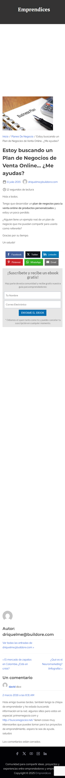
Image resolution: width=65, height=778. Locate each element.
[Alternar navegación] (32, 20)
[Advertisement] (32, 58)
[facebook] (17, 754)
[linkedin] (45, 754)
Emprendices (43, 773)
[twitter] (24, 754)
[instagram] (38, 754)
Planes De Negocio (22, 136)
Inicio (6, 136)
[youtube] (31, 754)
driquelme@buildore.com (43, 181)
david (12, 686)
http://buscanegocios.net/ (18, 720)
